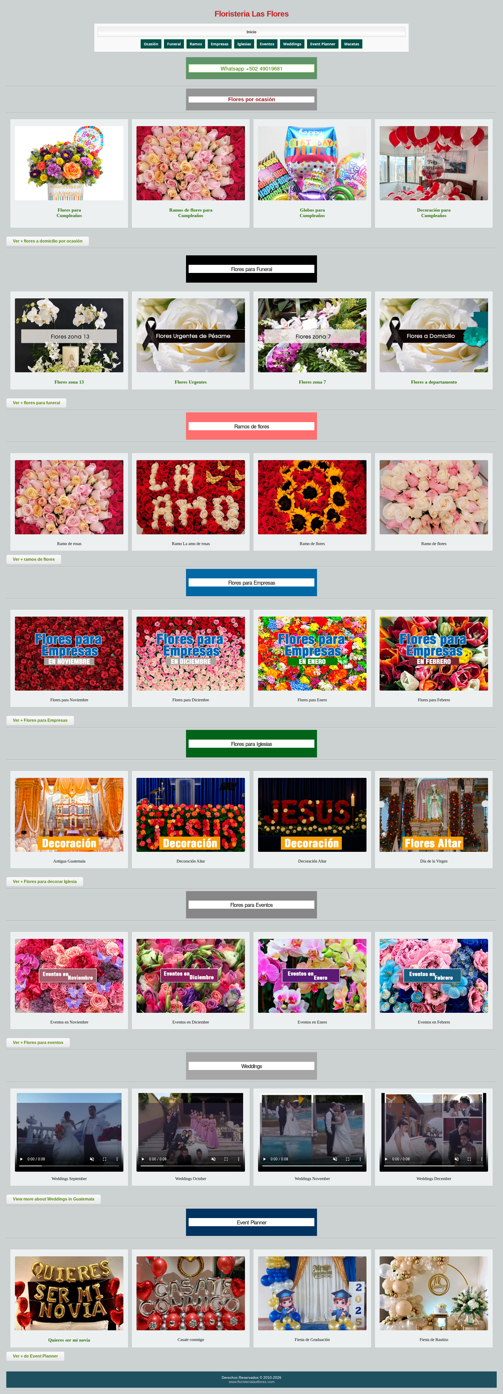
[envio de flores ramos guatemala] (312, 497)
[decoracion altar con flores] (312, 815)
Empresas (219, 43)
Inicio (251, 31)
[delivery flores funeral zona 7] (312, 335)
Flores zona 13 (69, 382)
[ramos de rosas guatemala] (190, 497)
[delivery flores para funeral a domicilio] (434, 335)
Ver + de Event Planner (35, 1356)
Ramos (196, 43)
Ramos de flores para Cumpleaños (190, 212)
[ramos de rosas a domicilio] (69, 497)
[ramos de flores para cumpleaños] (190, 163)
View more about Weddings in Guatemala (53, 1199)
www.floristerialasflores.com (252, 1382)
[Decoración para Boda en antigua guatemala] (69, 815)
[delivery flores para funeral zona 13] (69, 335)
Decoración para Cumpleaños (434, 212)
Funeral (174, 43)
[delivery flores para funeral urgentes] (190, 335)
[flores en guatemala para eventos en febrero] (434, 976)
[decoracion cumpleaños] (434, 163)
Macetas (351, 43)
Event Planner (322, 43)
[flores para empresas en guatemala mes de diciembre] (190, 654)
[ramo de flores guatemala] (434, 497)
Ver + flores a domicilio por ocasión (48, 241)
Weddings (292, 43)
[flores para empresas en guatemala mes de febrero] (434, 654)
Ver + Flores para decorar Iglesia (45, 881)
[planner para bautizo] (434, 1293)
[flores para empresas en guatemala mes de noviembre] (69, 654)
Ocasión (151, 43)
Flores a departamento (434, 382)
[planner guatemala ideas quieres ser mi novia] (69, 1293)
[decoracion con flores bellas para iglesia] (190, 815)
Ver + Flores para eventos (38, 1042)
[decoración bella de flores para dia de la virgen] (434, 815)
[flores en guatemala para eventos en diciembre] (190, 976)
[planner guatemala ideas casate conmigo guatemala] (190, 1293)
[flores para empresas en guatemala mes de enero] (312, 654)
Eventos (267, 43)
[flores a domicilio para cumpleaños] (69, 163)
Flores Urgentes (191, 382)
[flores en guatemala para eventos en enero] (312, 976)
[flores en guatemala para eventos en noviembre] (69, 976)
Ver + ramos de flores (34, 559)
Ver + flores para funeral (36, 403)
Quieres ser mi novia (69, 1340)
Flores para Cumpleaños (69, 212)
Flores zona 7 (312, 382)
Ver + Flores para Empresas (40, 720)
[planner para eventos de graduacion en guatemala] (312, 1293)
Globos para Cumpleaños (312, 212)
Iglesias (244, 43)
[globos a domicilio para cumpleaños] (312, 163)
